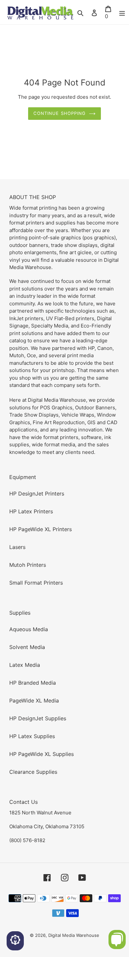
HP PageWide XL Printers (40, 529)
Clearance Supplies (33, 772)
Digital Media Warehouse (73, 935)
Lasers (17, 547)
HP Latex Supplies (32, 736)
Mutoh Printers (27, 565)
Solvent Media (27, 647)
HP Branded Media (32, 682)
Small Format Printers (36, 582)
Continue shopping (59, 113)
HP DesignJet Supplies (37, 718)
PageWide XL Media (34, 700)
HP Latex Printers (31, 511)
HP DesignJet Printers (36, 493)
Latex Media (24, 665)
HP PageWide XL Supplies (41, 754)
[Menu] (122, 12)
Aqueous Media (28, 629)
